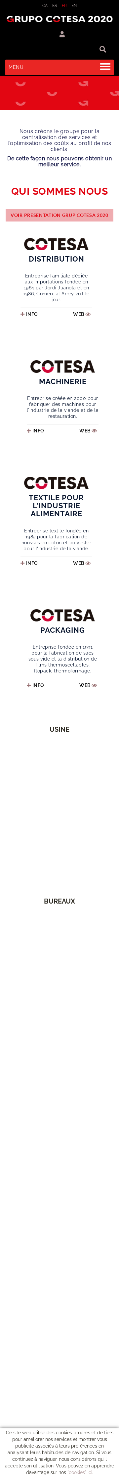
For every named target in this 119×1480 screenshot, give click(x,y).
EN (74, 5)
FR (64, 5)
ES (54, 5)
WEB (79, 314)
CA (45, 5)
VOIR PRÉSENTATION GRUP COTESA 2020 (59, 215)
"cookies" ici (79, 1472)
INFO (32, 314)
